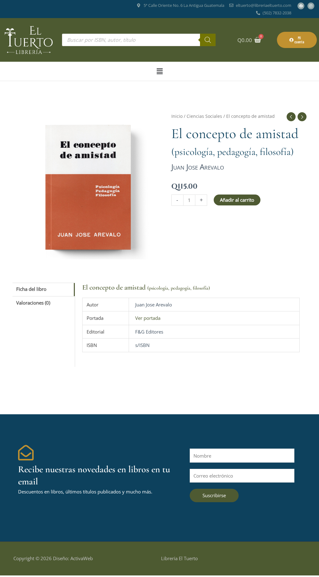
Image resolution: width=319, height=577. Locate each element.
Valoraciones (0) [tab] (33, 303)
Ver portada (147, 318)
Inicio (177, 116)
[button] (159, 71)
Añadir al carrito (237, 200)
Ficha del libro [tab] (31, 289)
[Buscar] (208, 40)
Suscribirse (214, 495)
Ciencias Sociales (204, 116)
